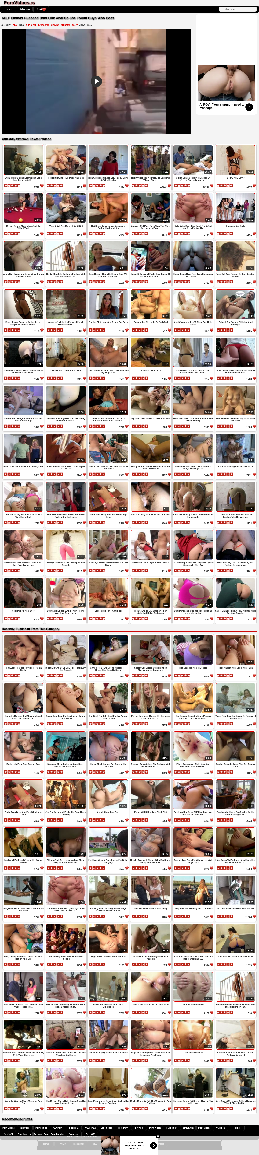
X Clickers (220, 1128)
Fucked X (73, 1128)
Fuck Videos (204, 1128)
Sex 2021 (8, 1134)
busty (75, 25)
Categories (25, 9)
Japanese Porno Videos (74, 1135)
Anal (15, 25)
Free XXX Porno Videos (90, 1135)
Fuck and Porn (41, 1134)
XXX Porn (57, 1128)
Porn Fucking (57, 1134)
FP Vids (139, 1128)
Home (9, 9)
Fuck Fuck (171, 1128)
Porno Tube (41, 1128)
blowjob (55, 25)
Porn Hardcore (25, 1134)
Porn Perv (123, 1128)
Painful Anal (188, 1128)
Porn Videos (8, 1128)
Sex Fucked (106, 1128)
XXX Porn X (90, 1128)
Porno (237, 1128)
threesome (43, 25)
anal (33, 25)
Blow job (24, 1128)
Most (39, 9)
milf (28, 25)
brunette (65, 25)
